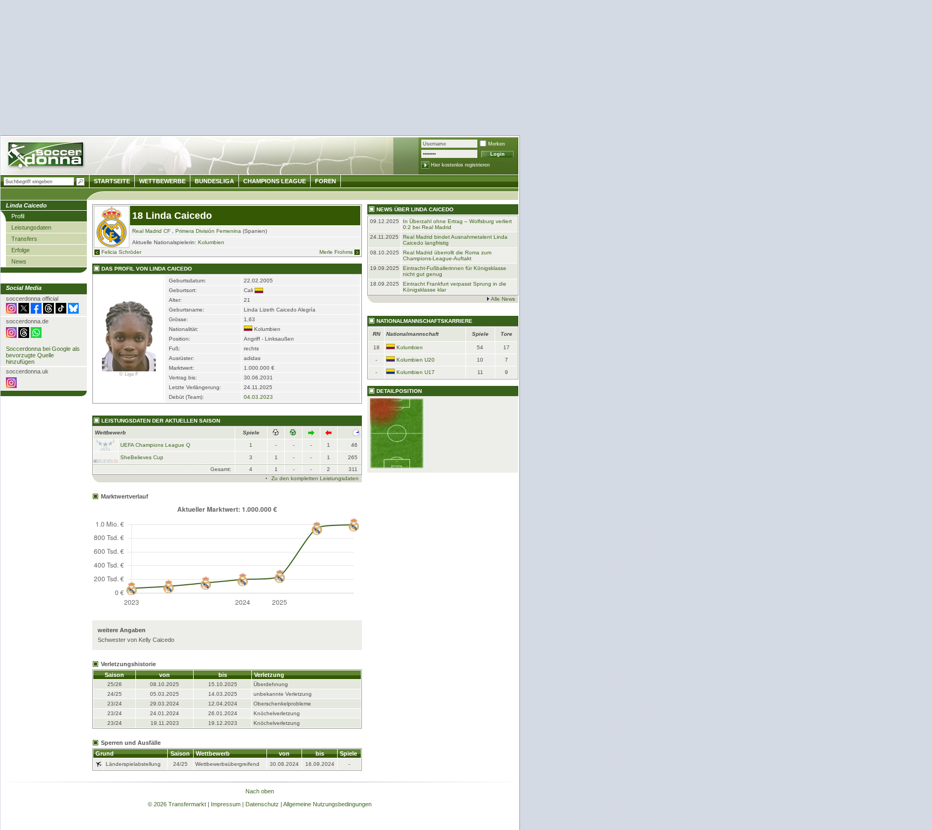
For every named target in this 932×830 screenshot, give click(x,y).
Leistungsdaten (31, 227)
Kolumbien (211, 242)
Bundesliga (214, 181)
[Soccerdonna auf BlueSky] (73, 311)
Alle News (503, 299)
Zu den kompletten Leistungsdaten (315, 478)
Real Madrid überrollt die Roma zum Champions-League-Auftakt (447, 255)
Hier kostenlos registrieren (460, 165)
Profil (17, 216)
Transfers (24, 239)
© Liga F (129, 374)
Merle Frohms (336, 252)
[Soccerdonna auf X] (23, 311)
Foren (325, 181)
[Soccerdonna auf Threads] (48, 311)
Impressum (226, 804)
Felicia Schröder (121, 252)
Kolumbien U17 (415, 372)
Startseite (112, 181)
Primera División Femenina (208, 231)
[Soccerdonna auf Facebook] (36, 311)
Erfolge (20, 250)
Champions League (274, 181)
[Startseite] (46, 156)
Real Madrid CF (151, 231)
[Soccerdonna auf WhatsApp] (36, 336)
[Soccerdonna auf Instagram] (11, 311)
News (18, 261)
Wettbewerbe (162, 181)
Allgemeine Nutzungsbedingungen (327, 804)
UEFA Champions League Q (155, 445)
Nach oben (259, 791)
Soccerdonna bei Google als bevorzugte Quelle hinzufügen (43, 355)
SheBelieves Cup (141, 457)
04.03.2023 (258, 397)
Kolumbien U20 (415, 360)
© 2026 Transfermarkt (177, 804)
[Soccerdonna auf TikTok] (61, 311)
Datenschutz (262, 804)
